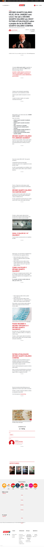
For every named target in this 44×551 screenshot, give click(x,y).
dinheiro (11, 434)
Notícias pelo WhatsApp (29, 538)
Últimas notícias (14, 534)
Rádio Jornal (34, 536)
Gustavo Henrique (19, 441)
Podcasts (13, 535)
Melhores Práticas (21, 538)
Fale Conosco (21, 542)
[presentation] (30, 416)
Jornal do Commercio (35, 535)
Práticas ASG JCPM (22, 535)
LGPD (20, 539)
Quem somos (21, 534)
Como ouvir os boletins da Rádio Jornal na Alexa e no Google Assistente (29, 535)
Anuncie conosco (28, 541)
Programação (28, 540)
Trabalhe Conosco (21, 543)
